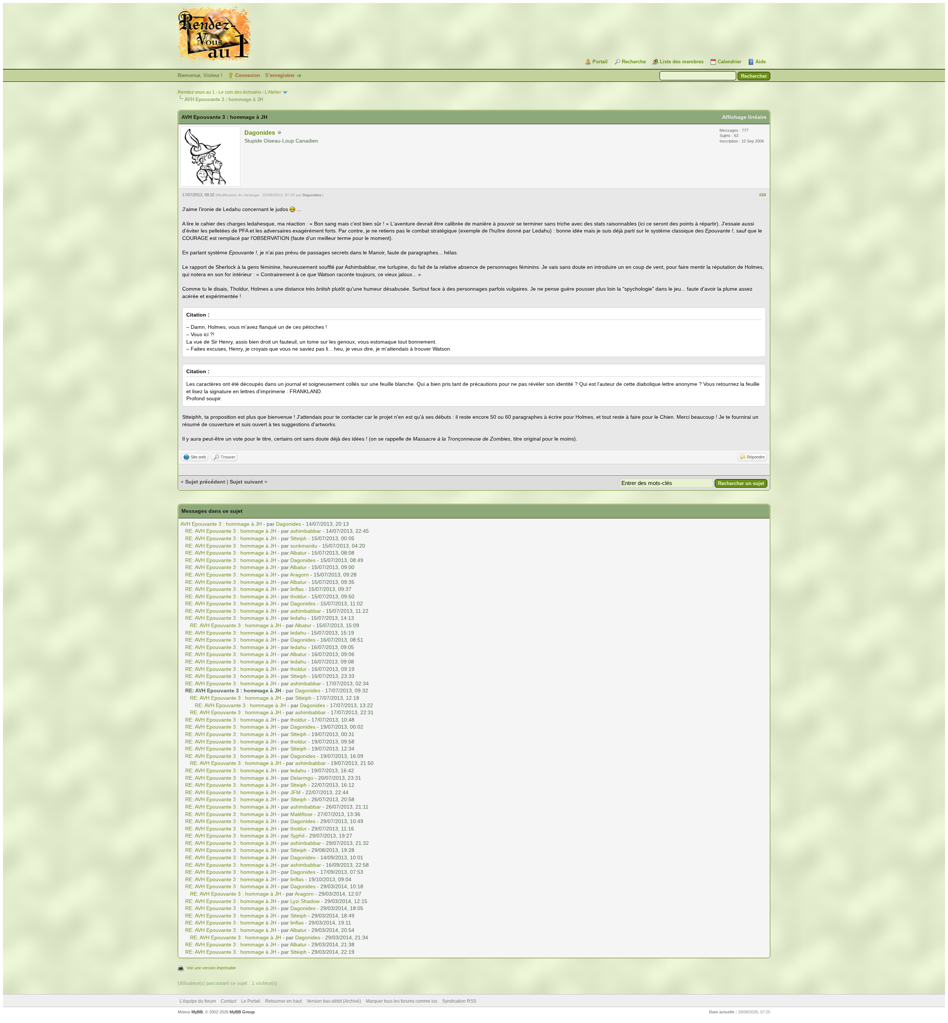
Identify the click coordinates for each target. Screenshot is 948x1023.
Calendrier (729, 61)
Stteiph (298, 538)
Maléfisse (301, 814)
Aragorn (299, 575)
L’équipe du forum (198, 1001)
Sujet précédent (205, 482)
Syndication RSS (459, 1001)
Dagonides (259, 133)
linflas (297, 589)
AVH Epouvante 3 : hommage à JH (221, 524)
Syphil (297, 836)
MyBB (197, 1012)
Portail (600, 61)
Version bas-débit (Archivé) (334, 1001)
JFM (295, 792)
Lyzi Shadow (305, 901)
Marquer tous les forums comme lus (401, 1001)
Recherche (634, 61)
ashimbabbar (305, 531)
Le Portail (250, 1001)
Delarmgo (301, 778)
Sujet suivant (246, 482)
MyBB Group (242, 1012)
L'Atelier (273, 92)
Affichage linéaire (744, 117)
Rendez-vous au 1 (196, 92)
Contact (228, 1001)
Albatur (298, 553)
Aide (760, 61)
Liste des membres (682, 61)
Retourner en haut (283, 1001)
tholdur (298, 596)
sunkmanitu (303, 546)
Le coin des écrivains (239, 92)
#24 (762, 195)
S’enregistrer (280, 75)
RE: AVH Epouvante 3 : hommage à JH (230, 531)
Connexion (247, 75)
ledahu (298, 618)
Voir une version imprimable (211, 968)
